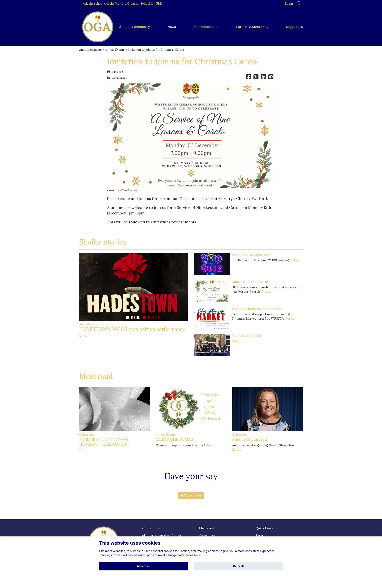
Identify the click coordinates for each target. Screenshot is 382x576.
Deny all (238, 566)
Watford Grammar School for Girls (138, 3)
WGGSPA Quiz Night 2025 (251, 255)
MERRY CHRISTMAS (174, 439)
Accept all (143, 566)
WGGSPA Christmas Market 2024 (257, 309)
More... (83, 336)
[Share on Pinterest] (270, 78)
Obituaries (86, 434)
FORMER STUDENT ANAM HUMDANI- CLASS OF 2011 (104, 442)
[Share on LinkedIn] (263, 78)
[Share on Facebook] (248, 78)
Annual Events (115, 49)
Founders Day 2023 (246, 335)
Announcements (90, 49)
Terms (260, 535)
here (197, 555)
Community (207, 535)
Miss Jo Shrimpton (249, 439)
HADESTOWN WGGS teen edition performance (132, 329)
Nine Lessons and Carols (250, 282)
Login (289, 3)
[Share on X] (255, 78)
